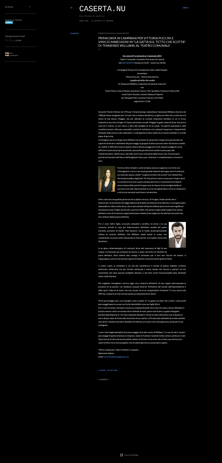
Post (11, 53)
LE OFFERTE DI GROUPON (102, 21)
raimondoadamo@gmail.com (116, 356)
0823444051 (128, 63)
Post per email (112, 370)
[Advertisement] (18, 105)
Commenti (13, 55)
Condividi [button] (74, 33)
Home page (84, 21)
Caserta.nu (102, 9)
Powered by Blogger (131, 455)
